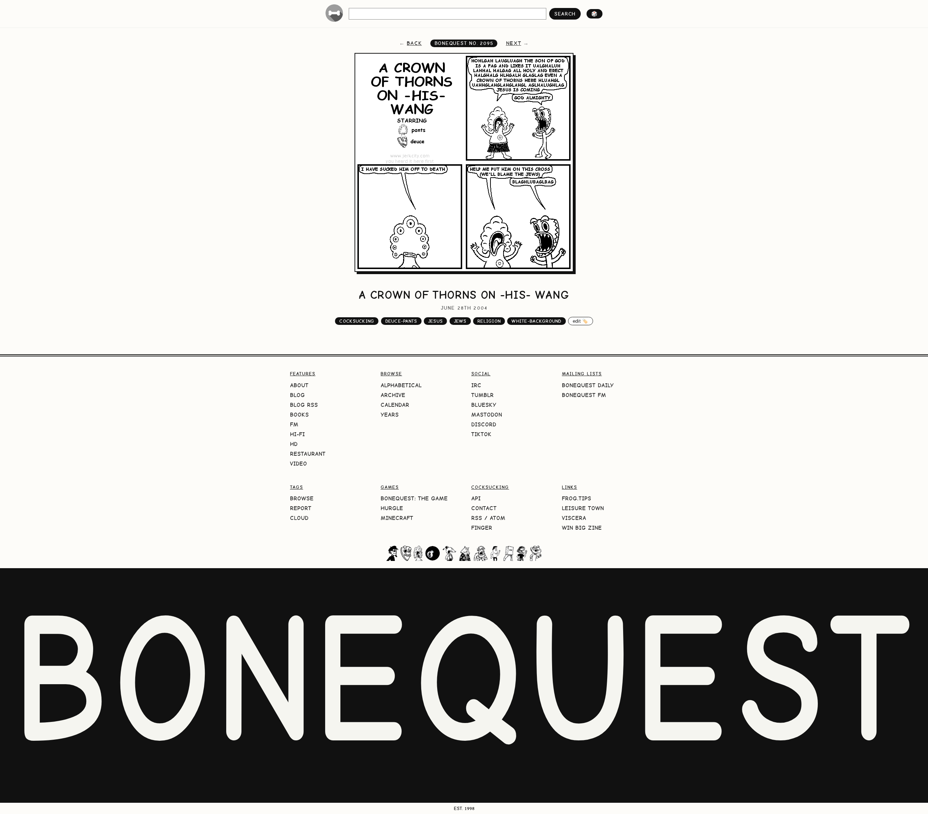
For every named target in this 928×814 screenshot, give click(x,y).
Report (300, 508)
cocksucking (356, 321)
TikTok (481, 434)
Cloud (299, 518)
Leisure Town (583, 508)
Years (390, 414)
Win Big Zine (582, 527)
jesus (435, 321)
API (476, 498)
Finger (481, 527)
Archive (393, 395)
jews (460, 321)
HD (294, 444)
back (414, 43)
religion (489, 321)
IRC (476, 385)
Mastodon (486, 414)
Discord (483, 424)
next (513, 43)
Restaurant (308, 453)
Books (299, 414)
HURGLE (392, 508)
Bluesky (483, 404)
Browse (302, 498)
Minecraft (397, 518)
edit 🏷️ (580, 321)
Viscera (574, 518)
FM (294, 424)
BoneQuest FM (584, 395)
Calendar (395, 404)
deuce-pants (401, 321)
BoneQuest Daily (588, 385)
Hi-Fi (297, 434)
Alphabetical (401, 385)
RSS (476, 518)
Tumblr (482, 395)
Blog (297, 395)
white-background (536, 321)
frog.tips (576, 498)
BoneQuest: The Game (414, 498)
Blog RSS (304, 404)
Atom (497, 518)
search (565, 14)
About (299, 385)
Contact (484, 508)
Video (298, 463)
